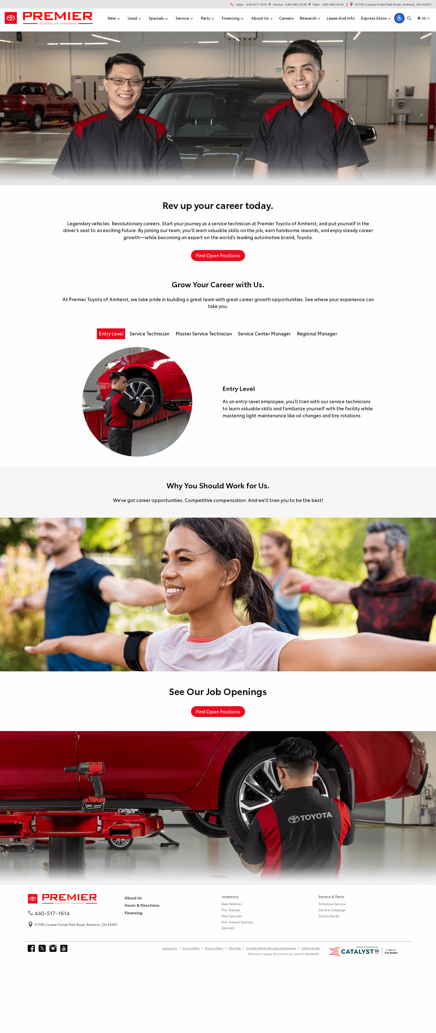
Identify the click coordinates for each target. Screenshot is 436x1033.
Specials (228, 927)
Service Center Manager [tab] (264, 333)
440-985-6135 (296, 4)
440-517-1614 (256, 4)
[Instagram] (53, 948)
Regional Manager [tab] (317, 333)
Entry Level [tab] (111, 333)
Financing (133, 912)
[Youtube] (63, 948)
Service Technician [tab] (149, 333)
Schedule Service (331, 903)
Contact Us (169, 948)
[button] (399, 18)
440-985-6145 (333, 4)
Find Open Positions (218, 255)
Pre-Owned (231, 909)
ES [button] (424, 18)
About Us (133, 897)
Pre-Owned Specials (237, 922)
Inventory (230, 896)
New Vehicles (232, 903)
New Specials (232, 916)
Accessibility (191, 948)
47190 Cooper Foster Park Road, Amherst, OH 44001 (393, 4)
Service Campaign (332, 909)
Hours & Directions (142, 905)
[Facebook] (31, 948)
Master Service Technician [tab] (204, 333)
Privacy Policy (214, 948)
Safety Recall (328, 916)
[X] (42, 948)
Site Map (235, 948)
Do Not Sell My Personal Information (271, 948)
